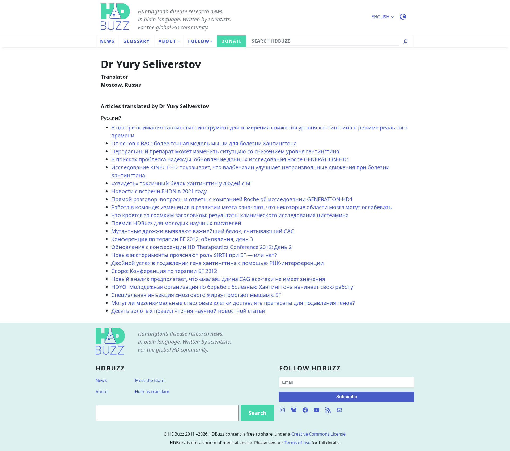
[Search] (405, 41)
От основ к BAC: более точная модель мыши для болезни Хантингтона (204, 143)
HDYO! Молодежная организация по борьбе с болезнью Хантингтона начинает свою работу (232, 286)
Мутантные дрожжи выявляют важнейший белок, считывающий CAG (203, 231)
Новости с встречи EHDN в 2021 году (159, 191)
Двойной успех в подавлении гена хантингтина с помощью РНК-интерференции (217, 263)
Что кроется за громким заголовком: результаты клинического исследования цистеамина (230, 215)
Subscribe (346, 396)
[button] (385, 17)
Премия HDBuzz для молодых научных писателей (176, 223)
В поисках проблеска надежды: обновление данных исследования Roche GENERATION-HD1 (230, 159)
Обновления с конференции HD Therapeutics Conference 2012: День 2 (201, 247)
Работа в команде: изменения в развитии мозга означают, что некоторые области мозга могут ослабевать (251, 207)
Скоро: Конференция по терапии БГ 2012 (164, 271)
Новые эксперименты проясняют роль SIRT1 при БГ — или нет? (194, 255)
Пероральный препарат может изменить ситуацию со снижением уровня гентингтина (225, 151)
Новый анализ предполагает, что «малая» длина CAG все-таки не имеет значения (218, 279)
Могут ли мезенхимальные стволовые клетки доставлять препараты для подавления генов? (233, 302)
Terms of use (297, 443)
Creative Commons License (318, 434)
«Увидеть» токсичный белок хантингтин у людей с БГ (181, 183)
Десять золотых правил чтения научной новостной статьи (188, 310)
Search (257, 412)
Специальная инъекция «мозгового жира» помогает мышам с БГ (196, 294)
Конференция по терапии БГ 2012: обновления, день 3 (182, 239)
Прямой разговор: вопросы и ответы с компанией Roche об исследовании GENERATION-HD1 (232, 199)
